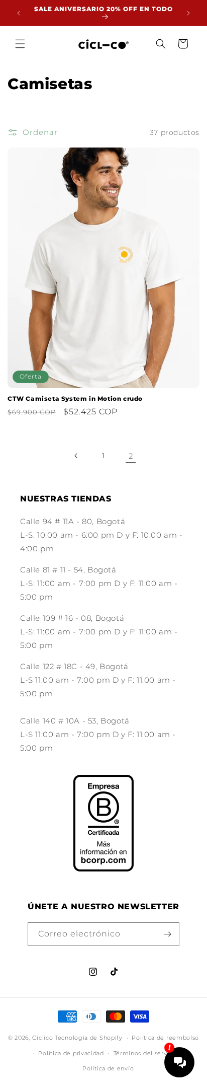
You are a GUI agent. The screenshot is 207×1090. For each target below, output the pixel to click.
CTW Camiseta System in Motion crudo (75, 398)
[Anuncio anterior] (19, 13)
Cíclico (42, 1037)
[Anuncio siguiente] (188, 13)
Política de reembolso (165, 1037)
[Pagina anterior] (76, 456)
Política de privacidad (71, 1053)
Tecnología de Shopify (89, 1037)
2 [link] (131, 456)
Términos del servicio (146, 1053)
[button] (20, 44)
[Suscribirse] (168, 934)
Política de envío (108, 1068)
